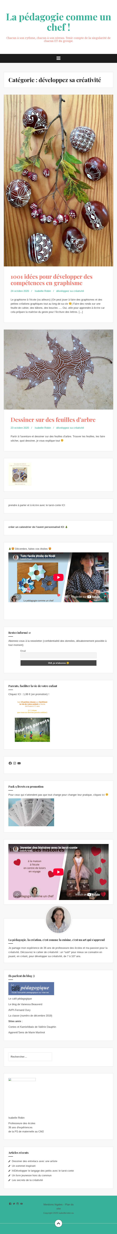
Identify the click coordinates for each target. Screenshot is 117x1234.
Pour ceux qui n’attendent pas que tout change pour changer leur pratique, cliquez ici (56, 794)
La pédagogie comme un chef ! (58, 21)
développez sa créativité (70, 291)
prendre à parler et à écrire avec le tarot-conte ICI (36, 505)
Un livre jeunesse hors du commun (31, 1175)
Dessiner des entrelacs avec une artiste (34, 1161)
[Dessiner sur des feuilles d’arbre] (58, 370)
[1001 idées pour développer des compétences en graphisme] (58, 173)
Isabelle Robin (43, 291)
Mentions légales (53, 1204)
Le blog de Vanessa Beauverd (25, 1004)
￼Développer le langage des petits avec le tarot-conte (43, 1170)
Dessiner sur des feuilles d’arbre (53, 419)
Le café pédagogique (20, 998)
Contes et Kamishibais (21, 1026)
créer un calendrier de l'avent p (27, 527)
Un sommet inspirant (23, 1165)
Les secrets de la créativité (27, 1180)
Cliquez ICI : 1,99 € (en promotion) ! (28, 694)
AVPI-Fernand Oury (19, 1010)
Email (23, 651)
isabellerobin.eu (66, 1213)
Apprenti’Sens (16, 1032)
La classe (13, 1015)
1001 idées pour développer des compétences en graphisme (51, 279)
